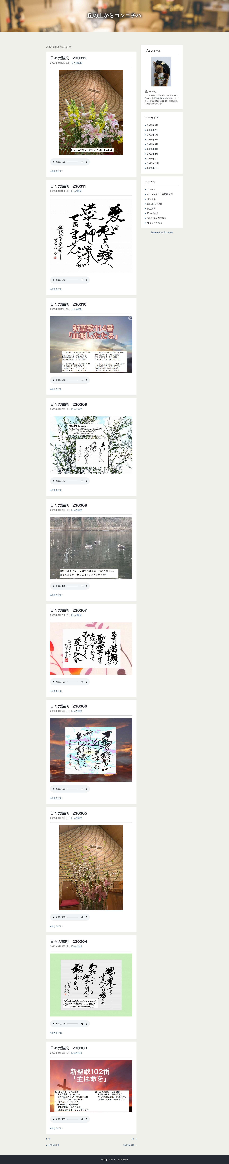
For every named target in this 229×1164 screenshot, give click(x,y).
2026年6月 (152, 134)
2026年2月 (152, 153)
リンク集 (151, 199)
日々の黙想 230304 (68, 941)
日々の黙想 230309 (68, 404)
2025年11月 (152, 168)
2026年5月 (152, 139)
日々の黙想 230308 (68, 505)
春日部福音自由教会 (156, 218)
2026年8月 (152, 125)
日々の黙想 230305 (68, 813)
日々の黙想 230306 (68, 706)
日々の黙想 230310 (68, 304)
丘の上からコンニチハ (114, 15)
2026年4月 (152, 144)
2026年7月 (152, 130)
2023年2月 (53, 1145)
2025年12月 (153, 163)
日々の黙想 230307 (68, 610)
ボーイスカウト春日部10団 (160, 194)
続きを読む (56, 171)
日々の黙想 (76, 62)
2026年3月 (152, 149)
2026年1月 (152, 158)
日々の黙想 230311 (68, 186)
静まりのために (154, 222)
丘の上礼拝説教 (154, 203)
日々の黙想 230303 (68, 1048)
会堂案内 (151, 208)
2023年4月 (128, 1145)
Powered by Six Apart (162, 232)
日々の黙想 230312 (68, 58)
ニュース (151, 189)
